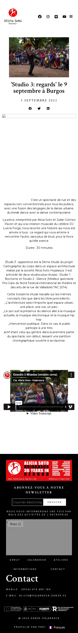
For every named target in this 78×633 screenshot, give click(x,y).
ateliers (61, 559)
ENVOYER (55, 502)
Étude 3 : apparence (16, 200)
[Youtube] (64, 16)
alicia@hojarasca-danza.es (42, 595)
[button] (71, 16)
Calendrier (36, 559)
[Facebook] (39, 16)
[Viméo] (56, 16)
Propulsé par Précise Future (39, 626)
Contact (58, 569)
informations (25, 569)
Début (15, 559)
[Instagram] (48, 16)
